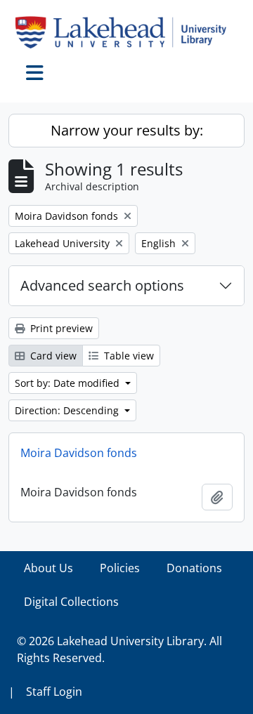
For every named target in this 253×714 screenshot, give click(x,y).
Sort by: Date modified (68, 383)
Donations (194, 568)
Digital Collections (71, 601)
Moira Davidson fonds (78, 453)
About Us (48, 568)
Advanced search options (102, 285)
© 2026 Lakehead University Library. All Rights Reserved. (119, 649)
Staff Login (54, 691)
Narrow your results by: (127, 130)
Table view (127, 355)
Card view (52, 355)
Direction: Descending (68, 410)
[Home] (126, 32)
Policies (120, 568)
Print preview (60, 328)
